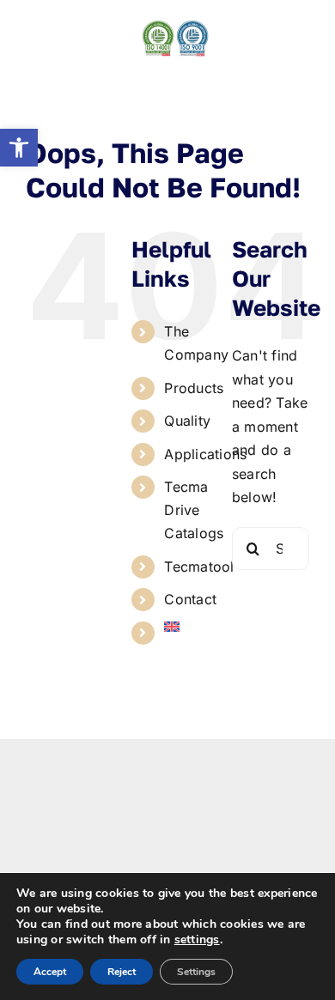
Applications (205, 454)
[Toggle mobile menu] (300, 28)
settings (197, 940)
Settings (196, 972)
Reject (121, 972)
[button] (19, 148)
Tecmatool (199, 566)
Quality (187, 420)
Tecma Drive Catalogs (193, 510)
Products (193, 388)
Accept (50, 972)
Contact (190, 599)
